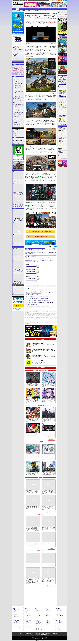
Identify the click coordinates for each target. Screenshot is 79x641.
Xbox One (29, 22)
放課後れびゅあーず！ (18, 124)
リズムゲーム (59, 627)
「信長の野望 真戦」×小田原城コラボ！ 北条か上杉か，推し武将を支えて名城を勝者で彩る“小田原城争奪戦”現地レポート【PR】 (48, 473)
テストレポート (49, 622)
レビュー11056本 (15, 6)
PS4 (26, 22)
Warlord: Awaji (61, 141)
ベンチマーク (48, 627)
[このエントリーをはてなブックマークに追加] (55, 14)
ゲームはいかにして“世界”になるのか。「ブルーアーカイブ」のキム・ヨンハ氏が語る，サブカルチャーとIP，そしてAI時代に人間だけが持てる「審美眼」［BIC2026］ (48, 580)
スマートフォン (37, 620)
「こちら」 (44, 634)
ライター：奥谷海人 (53, 18)
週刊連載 (15, 614)
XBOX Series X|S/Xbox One (18, 140)
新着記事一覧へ (51, 439)
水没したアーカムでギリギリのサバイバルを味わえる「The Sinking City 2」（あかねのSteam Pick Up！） (32, 507)
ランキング (64, 0)
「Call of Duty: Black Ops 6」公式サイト (41, 236)
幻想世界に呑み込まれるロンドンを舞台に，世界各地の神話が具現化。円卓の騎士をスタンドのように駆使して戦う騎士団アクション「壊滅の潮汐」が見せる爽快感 (32, 544)
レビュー (13, 10)
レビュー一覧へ (51, 548)
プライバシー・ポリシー (39, 637)
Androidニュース (38, 622)
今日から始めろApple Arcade (19, 104)
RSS (13, 0)
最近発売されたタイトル (38, 10)
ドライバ (15, 135)
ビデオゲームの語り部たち (19, 112)
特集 (15, 55)
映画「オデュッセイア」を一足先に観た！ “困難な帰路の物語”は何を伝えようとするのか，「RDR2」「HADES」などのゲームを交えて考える (18, 181)
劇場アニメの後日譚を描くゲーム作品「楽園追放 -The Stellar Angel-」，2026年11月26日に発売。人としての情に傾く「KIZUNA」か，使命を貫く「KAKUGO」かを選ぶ (62, 92)
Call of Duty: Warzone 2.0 (31, 276)
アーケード (58, 620)
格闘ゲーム (59, 623)
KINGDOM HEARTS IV (62, 146)
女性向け (37, 8)
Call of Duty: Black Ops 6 (18, 40)
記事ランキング (16, 616)
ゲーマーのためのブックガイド (19, 102)
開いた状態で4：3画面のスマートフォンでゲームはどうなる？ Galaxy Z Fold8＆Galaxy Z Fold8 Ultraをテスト (48, 544)
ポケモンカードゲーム (62, 128)
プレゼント (16, 131)
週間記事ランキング (17, 129)
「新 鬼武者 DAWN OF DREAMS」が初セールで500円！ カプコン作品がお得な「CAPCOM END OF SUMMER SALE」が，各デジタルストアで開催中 (62, 88)
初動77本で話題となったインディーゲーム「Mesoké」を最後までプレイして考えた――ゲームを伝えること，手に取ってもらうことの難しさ (18, 244)
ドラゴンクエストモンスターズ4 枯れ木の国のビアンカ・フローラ (62, 137)
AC (50, 8)
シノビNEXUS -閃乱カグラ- (62, 156)
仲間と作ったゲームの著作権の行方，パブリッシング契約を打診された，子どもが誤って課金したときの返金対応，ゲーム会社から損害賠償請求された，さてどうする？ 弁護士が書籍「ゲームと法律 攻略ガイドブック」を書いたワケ (18, 282)
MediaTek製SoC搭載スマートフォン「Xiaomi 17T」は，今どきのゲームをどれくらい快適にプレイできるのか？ (48, 528)
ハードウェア (46, 8)
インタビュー (24, 10)
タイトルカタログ (28, 615)
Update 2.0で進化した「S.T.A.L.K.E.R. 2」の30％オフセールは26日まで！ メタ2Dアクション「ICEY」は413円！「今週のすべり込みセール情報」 (48, 492)
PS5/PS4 (25, 8)
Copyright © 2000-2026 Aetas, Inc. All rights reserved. (39, 638)
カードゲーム (59, 624)
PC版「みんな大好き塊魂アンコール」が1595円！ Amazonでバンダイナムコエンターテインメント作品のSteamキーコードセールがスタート (32, 401)
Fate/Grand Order (61, 131)
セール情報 (37, 624)
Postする (52, 13)
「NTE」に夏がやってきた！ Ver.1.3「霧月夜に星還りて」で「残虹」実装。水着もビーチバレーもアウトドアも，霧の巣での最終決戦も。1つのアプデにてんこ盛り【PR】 (32, 456)
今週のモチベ (17, 81)
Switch (29, 8)
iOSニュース (38, 621)
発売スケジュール (28, 614)
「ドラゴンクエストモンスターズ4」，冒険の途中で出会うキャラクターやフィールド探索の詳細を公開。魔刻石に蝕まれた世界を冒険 (62, 83)
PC (45, 21)
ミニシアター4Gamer (18, 114)
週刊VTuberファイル (18, 87)
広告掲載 (45, 637)
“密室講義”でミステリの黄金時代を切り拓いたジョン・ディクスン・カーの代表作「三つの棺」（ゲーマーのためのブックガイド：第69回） (48, 508)
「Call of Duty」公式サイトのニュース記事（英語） (41, 231)
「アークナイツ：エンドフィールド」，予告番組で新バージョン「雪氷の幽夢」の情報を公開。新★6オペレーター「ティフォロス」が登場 (48, 401)
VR (41, 8)
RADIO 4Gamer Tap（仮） (19, 98)
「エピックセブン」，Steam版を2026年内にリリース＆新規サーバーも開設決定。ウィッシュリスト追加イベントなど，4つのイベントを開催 (48, 385)
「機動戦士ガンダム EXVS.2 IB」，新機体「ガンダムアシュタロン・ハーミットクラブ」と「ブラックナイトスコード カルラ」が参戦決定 (32, 420)
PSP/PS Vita (58, 608)
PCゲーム (25, 608)
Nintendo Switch (16, 143)
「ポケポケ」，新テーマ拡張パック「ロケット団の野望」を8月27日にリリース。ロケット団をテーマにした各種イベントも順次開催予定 (62, 120)
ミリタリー (28, 294)
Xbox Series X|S (52, 21)
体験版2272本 (21, 6)
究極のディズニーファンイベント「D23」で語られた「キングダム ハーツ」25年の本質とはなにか (18, 258)
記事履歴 (60, 0)
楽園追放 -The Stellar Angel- (62, 153)
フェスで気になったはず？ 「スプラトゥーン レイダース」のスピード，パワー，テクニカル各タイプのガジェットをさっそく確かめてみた (18, 232)
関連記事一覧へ (55, 248)
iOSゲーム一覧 (38, 628)
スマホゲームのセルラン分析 (19, 92)
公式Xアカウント (17, 0)
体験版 (29, 10)
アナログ (54, 8)
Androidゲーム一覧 (39, 629)
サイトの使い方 (23, 0)
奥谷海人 (35, 304)
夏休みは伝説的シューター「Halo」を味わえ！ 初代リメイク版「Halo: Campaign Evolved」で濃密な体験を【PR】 (32, 473)
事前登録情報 (38, 623)
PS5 (47, 21)
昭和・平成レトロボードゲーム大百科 (19, 108)
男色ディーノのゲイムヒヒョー (19, 89)
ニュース (15, 54)
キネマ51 (16, 122)
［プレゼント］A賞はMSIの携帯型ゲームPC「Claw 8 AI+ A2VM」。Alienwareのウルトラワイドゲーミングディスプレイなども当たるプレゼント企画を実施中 (48, 435)
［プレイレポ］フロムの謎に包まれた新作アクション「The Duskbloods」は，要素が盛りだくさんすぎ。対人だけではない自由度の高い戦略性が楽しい (62, 106)
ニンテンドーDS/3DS (27, 620)
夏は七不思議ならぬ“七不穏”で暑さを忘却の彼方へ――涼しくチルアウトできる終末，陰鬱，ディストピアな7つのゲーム (18, 205)
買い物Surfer (17, 116)
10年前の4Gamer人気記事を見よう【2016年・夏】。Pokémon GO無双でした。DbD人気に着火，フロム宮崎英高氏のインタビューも (18, 193)
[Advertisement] (41, 598)
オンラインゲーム (17, 609)
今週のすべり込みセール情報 (19, 94)
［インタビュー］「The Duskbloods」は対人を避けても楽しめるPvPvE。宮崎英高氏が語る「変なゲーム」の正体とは (18, 270)
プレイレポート (18, 10)
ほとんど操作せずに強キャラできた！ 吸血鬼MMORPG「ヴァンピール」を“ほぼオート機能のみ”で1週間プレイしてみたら (18, 219)
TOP (14, 8)
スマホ (33, 8)
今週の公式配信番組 (18, 85)
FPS (38, 292)
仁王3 (60, 149)
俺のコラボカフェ (17, 106)
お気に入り (55, 0)
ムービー (32, 10)
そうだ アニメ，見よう (18, 100)
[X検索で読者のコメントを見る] (49, 13)
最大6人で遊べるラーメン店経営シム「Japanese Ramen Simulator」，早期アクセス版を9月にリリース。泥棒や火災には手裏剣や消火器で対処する (62, 97)
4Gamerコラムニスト (18, 110)
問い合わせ (28, 0)
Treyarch (15, 45)
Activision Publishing (44, 292)
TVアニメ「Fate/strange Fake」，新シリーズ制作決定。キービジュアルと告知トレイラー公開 (32, 435)
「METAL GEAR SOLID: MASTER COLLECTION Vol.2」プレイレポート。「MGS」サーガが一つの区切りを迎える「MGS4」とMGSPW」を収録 (62, 115)
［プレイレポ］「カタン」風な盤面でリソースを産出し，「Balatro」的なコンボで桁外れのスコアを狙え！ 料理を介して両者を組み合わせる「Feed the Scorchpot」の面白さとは (32, 529)
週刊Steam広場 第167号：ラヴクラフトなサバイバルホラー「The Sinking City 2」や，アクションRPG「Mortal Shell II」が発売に (32, 384)
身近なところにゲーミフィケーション (19, 120)
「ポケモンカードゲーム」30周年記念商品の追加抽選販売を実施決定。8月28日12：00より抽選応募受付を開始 (62, 78)
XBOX (21, 8)
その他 (58, 628)
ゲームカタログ (46, 10)
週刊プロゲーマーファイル (19, 83)
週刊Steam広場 (17, 96)
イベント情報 (59, 622)
